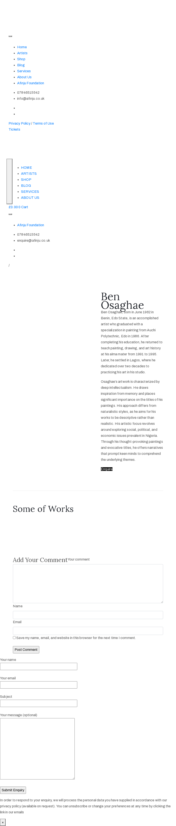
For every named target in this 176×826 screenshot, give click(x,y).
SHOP (26, 179)
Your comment (79, 559)
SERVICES (30, 191)
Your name (8, 660)
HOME (26, 167)
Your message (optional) (18, 715)
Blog (21, 65)
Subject (6, 696)
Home (22, 47)
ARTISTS (29, 173)
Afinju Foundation (30, 83)
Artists (22, 53)
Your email (8, 678)
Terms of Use (43, 123)
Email (17, 622)
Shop (21, 59)
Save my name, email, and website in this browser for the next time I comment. (76, 638)
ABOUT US (30, 197)
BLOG (26, 185)
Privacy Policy (19, 123)
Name (18, 606)
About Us (24, 77)
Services (24, 71)
